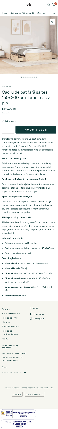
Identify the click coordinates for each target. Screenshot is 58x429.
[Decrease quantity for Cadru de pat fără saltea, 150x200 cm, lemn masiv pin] (4, 129)
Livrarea (6, 322)
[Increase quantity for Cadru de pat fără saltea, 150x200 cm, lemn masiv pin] (12, 129)
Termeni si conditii (11, 313)
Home (4, 13)
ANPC (5, 338)
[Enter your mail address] (25, 372)
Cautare (6, 309)
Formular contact (10, 326)
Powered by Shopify (44, 388)
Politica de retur (9, 317)
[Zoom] (52, 22)
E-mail (5, 367)
